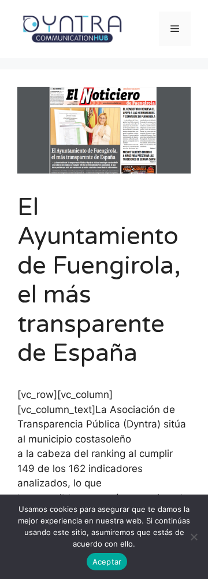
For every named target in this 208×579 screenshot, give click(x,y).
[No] (193, 537)
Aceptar (107, 561)
